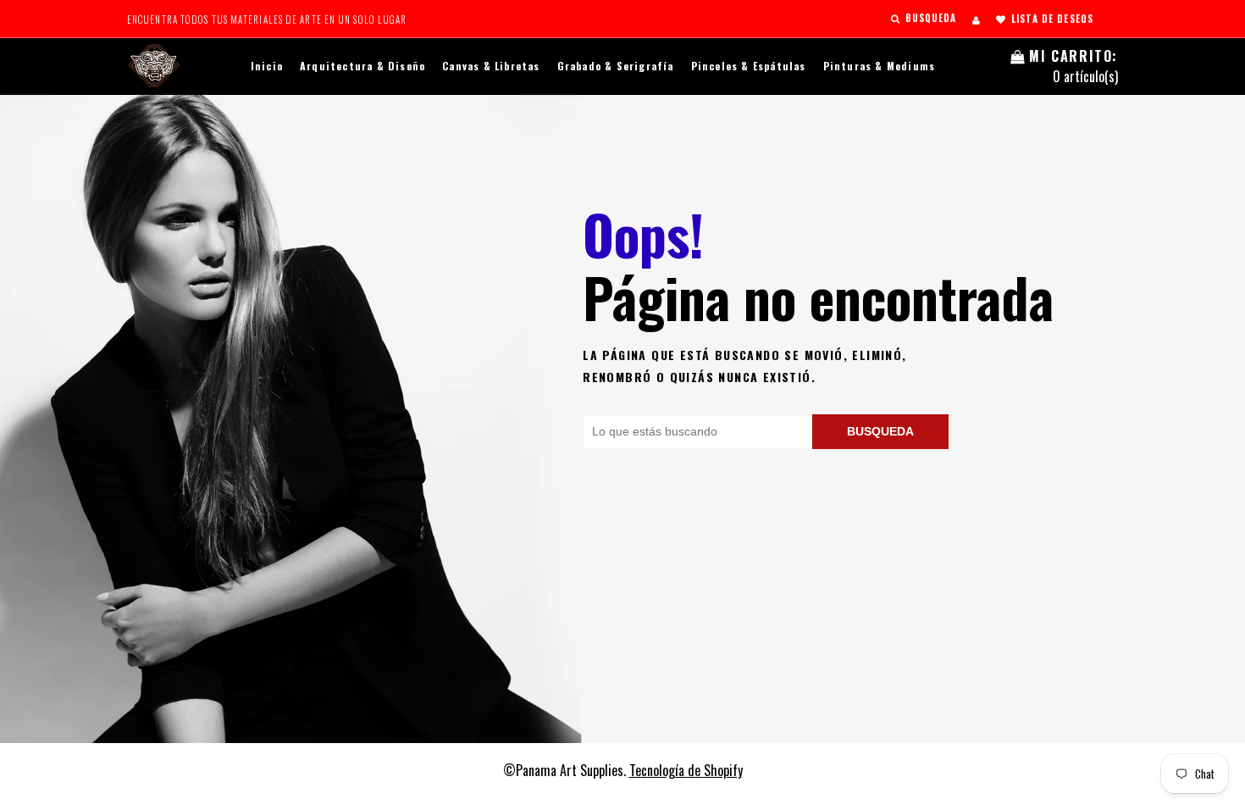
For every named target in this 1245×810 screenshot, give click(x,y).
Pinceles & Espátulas (748, 65)
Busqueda (880, 431)
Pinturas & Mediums (879, 65)
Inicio (267, 65)
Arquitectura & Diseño (362, 65)
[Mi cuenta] (976, 19)
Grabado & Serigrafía (615, 65)
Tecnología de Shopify (686, 770)
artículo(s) (1073, 66)
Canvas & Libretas (491, 65)
